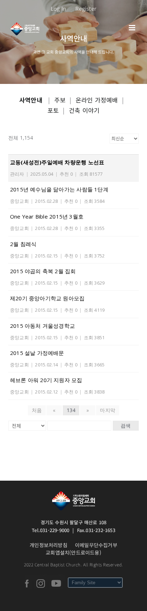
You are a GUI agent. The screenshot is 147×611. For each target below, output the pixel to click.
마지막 (107, 410)
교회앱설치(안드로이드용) (73, 552)
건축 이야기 (84, 110)
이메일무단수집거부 (96, 545)
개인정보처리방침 (48, 545)
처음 (37, 410)
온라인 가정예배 (97, 99)
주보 (60, 99)
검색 (126, 426)
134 (71, 410)
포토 (53, 110)
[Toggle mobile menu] (132, 27)
